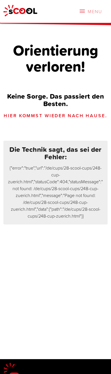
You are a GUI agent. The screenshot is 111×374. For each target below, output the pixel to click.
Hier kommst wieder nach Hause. (55, 115)
